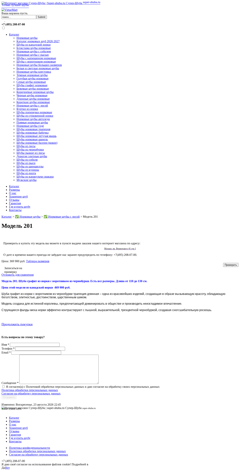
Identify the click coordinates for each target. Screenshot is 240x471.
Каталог (14, 34)
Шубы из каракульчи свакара (35, 176)
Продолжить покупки (17, 324)
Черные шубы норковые (31, 95)
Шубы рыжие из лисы (30, 152)
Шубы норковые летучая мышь (36, 136)
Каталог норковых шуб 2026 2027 (38, 41)
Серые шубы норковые (31, 81)
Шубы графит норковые (31, 85)
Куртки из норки (27, 109)
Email (6, 352)
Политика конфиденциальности (29, 447)
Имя (5, 344)
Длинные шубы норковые (33, 98)
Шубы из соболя (27, 159)
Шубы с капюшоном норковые (36, 58)
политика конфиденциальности (109, 464)
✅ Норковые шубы (27, 216)
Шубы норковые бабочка (32, 132)
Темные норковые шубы (32, 75)
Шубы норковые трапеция (33, 129)
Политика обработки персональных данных (30, 390)
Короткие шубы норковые (33, 102)
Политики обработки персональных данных (37, 451)
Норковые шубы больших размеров (39, 65)
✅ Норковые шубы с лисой (62, 216)
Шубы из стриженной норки (34, 115)
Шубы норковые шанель (32, 139)
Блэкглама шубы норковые (33, 48)
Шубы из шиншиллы (30, 166)
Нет (7, 467)
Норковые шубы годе (30, 125)
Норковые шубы (27, 37)
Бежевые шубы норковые (32, 88)
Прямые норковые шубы (32, 122)
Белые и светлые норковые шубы (37, 68)
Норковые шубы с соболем (33, 51)
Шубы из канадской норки (33, 44)
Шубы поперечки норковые (34, 112)
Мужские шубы (26, 180)
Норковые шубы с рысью (32, 54)
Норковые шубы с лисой (32, 105)
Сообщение (10, 383)
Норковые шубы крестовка (33, 71)
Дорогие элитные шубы (31, 156)
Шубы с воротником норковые (36, 61)
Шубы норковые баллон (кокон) (36, 142)
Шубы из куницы (27, 169)
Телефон (8, 348)
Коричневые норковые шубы (35, 92)
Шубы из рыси (25, 163)
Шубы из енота (26, 173)
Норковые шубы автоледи (33, 119)
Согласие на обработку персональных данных (31, 393)
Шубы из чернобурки (30, 149)
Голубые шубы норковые (32, 78)
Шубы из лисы (25, 146)
